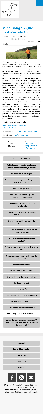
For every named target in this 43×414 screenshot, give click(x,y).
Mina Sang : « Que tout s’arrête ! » (21, 314)
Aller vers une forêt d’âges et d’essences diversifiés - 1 (22, 196)
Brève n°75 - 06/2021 (21, 159)
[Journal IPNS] (10, 4)
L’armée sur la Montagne (21, 174)
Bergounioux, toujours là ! (21, 301)
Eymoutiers (30, 148)
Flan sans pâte (22, 289)
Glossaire (22, 361)
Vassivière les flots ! (21, 265)
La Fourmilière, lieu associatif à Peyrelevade (22, 204)
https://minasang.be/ (20, 135)
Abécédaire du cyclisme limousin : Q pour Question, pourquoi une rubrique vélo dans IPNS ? (22, 322)
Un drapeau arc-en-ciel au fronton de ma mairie (21, 257)
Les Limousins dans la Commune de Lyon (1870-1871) (21, 231)
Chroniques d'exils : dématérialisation (21, 295)
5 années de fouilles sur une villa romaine (21, 222)
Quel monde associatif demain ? (21, 308)
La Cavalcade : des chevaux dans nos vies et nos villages (21, 213)
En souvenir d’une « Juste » (21, 271)
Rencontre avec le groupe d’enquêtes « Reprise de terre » (21, 181)
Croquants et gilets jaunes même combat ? (21, 239)
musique (33, 146)
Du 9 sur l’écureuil (21, 283)
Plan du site (21, 355)
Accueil (21, 343)
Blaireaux (21, 368)
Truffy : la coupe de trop (22, 189)
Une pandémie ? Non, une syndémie (22, 277)
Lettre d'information (21, 349)
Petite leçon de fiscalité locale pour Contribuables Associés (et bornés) (21, 166)
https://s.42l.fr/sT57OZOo (27, 131)
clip (26, 143)
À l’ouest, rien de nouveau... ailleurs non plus (21, 248)
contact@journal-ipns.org (24, 387)
